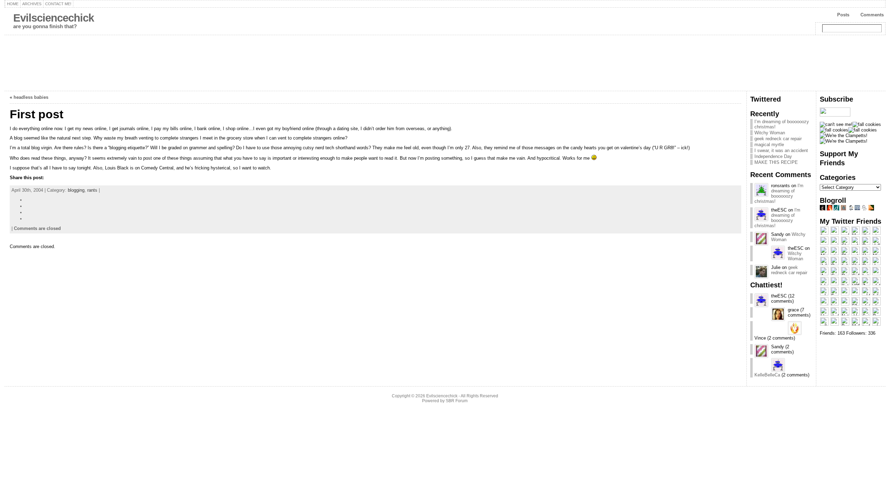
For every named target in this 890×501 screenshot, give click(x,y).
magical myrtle (769, 144)
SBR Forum (457, 400)
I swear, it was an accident (781, 150)
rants (92, 190)
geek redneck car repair (778, 138)
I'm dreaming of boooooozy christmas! (778, 193)
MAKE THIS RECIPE (776, 162)
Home (12, 4)
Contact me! (58, 4)
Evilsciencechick (53, 18)
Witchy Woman (769, 132)
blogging (76, 190)
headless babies (31, 97)
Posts (843, 14)
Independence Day (773, 156)
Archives (31, 4)
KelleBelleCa (767, 374)
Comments (872, 14)
